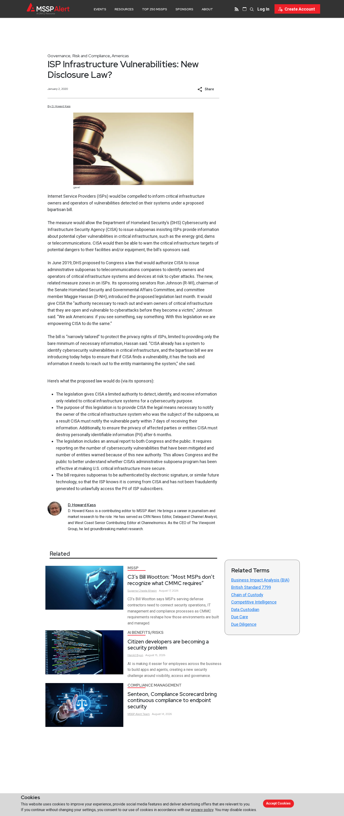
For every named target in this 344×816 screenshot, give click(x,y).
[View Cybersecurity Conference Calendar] (244, 9)
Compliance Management (155, 685)
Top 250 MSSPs (154, 9)
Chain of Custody (247, 594)
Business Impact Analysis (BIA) (260, 580)
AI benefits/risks (146, 632)
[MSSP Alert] (48, 9)
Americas (120, 55)
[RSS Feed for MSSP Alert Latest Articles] (236, 9)
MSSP (133, 568)
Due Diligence (243, 624)
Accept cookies (278, 803)
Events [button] (100, 9)
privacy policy (202, 810)
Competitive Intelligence (254, 602)
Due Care (239, 616)
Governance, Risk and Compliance (79, 55)
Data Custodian (245, 609)
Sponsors (184, 9)
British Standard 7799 (251, 587)
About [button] (207, 9)
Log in (263, 9)
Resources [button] (124, 9)
